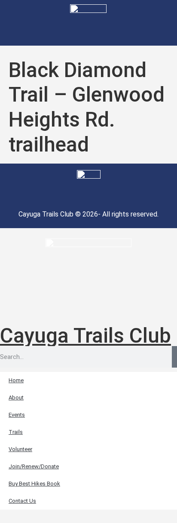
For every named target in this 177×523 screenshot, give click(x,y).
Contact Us (22, 501)
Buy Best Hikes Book (34, 483)
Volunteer (20, 449)
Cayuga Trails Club (85, 335)
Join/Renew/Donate (34, 466)
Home (16, 380)
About (16, 397)
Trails (16, 432)
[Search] (174, 357)
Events (17, 415)
